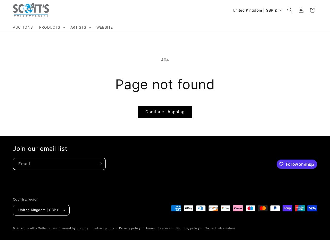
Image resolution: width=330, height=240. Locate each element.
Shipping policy (188, 228)
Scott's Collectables (42, 228)
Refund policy (104, 228)
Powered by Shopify (73, 228)
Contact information (220, 228)
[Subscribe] (99, 164)
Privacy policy (130, 228)
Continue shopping (165, 111)
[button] (51, 27)
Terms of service (158, 228)
